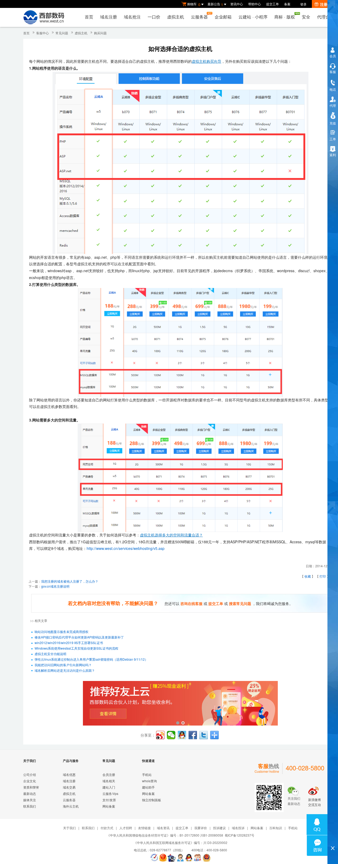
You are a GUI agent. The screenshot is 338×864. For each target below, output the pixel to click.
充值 (333, 123)
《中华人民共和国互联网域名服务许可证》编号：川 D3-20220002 (180, 842)
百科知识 (275, 827)
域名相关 (108, 781)
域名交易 (69, 787)
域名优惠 (69, 774)
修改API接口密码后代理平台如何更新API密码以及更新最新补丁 (79, 637)
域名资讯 (163, 827)
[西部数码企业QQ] (189, 858)
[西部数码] (43, 17)
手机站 (147, 774)
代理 (333, 105)
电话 (333, 89)
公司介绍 (29, 774)
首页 (89, 17)
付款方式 (107, 827)
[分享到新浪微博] (160, 735)
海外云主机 (71, 806)
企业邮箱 (223, 17)
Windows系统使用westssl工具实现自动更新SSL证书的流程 (76, 648)
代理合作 (325, 17)
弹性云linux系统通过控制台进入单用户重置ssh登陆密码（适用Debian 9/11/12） (91, 659)
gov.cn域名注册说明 (55, 586)
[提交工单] (198, 858)
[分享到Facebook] (193, 735)
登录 (303, 4)
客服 (333, 71)
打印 (323, 576)
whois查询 (149, 781)
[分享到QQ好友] (182, 735)
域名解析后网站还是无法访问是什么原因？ (65, 670)
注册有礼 (327, 4)
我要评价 (200, 827)
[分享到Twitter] (203, 735)
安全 (306, 17)
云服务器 (199, 17)
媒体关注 (29, 800)
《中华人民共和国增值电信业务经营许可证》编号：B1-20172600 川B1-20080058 (165, 835)
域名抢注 (132, 17)
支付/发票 (109, 800)
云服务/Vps (110, 793)
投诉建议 (219, 827)
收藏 (307, 576)
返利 (333, 154)
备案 (287, 4)
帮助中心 (254, 4)
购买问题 (100, 33)
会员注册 (108, 774)
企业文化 (29, 781)
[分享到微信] (171, 735)
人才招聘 (125, 827)
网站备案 (108, 806)
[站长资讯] (172, 858)
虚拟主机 (175, 17)
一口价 (154, 17)
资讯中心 (236, 4)
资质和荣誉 (31, 787)
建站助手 (148, 787)
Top (332, 839)
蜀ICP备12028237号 (239, 835)
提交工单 (272, 4)
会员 (333, 56)
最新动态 (29, 793)
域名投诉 (238, 827)
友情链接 (144, 827)
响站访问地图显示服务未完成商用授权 (61, 631)
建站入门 (108, 787)
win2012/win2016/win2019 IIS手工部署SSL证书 (69, 642)
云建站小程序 (252, 17)
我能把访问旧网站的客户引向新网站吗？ (63, 665)
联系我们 (29, 806)
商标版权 (284, 17)
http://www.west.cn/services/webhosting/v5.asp (126, 548)
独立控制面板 (151, 800)
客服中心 (42, 33)
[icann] (154, 858)
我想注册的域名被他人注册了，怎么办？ (69, 581)
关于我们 (69, 827)
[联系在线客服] (180, 858)
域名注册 (108, 17)
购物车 (193, 4)
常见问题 (61, 33)
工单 (333, 139)
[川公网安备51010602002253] (206, 858)
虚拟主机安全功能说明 (50, 653)
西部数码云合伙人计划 (180, 704)
